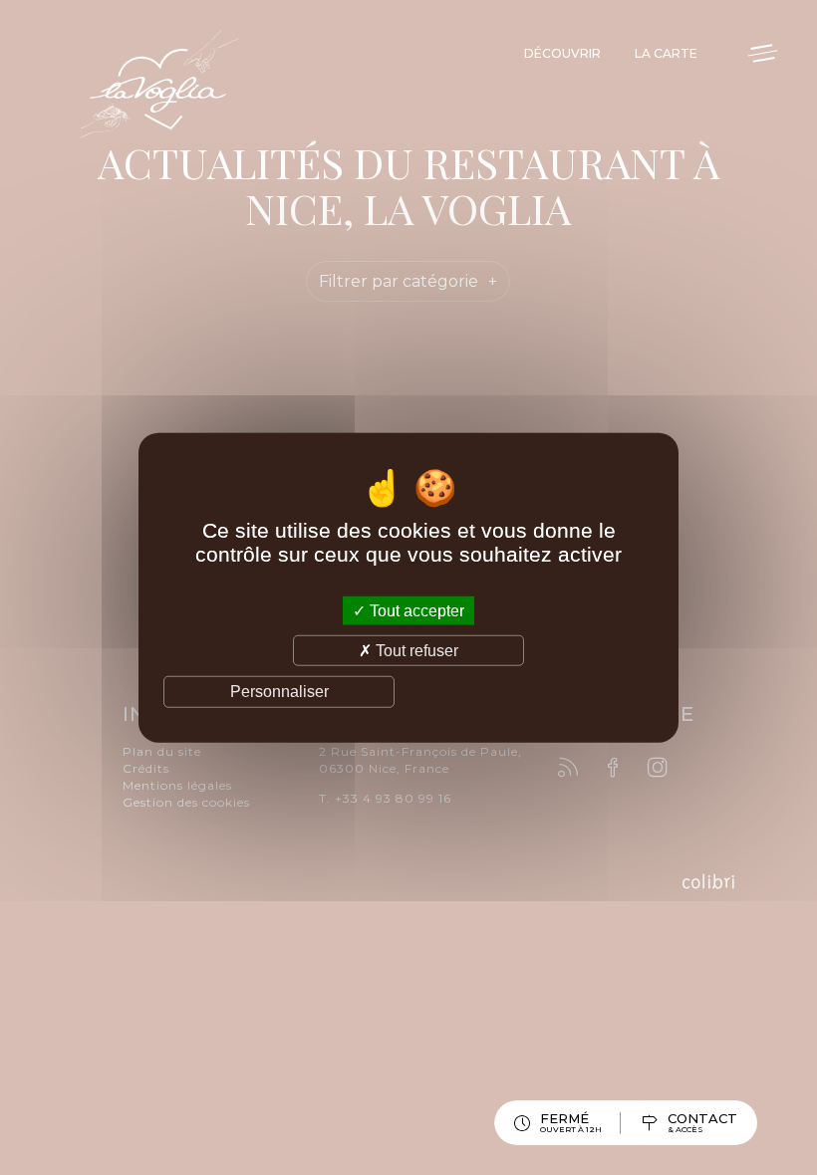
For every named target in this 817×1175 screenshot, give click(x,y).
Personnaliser (279, 691)
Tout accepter (415, 610)
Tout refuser (415, 650)
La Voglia (159, 84)
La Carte (666, 53)
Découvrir (562, 53)
